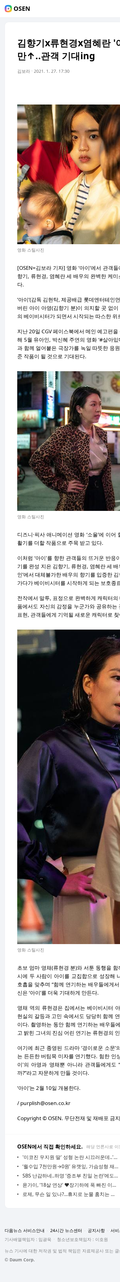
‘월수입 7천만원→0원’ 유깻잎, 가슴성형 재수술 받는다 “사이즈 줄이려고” (70, 1166)
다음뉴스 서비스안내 (25, 1230)
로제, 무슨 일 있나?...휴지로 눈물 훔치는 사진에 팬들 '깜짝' (70, 1194)
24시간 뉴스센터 (66, 1230)
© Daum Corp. (20, 1259)
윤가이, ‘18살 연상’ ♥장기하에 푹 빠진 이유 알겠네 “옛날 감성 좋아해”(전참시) (70, 1184)
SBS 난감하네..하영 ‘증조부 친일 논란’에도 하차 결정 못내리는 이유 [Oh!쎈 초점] (70, 1175)
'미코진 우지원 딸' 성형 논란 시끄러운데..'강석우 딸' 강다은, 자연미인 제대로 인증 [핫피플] (70, 1157)
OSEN (22, 9)
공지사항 (96, 1230)
